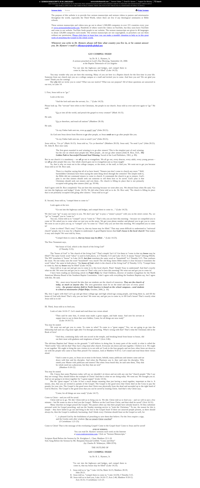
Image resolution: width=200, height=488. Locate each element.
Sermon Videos (116, 1)
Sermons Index (56, 10)
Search (158, 1)
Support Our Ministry (145, 1)
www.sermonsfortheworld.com (67, 28)
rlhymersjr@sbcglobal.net (90, 45)
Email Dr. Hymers (130, 1)
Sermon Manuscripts (50, 2)
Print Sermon (143, 10)
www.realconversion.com (87, 434)
